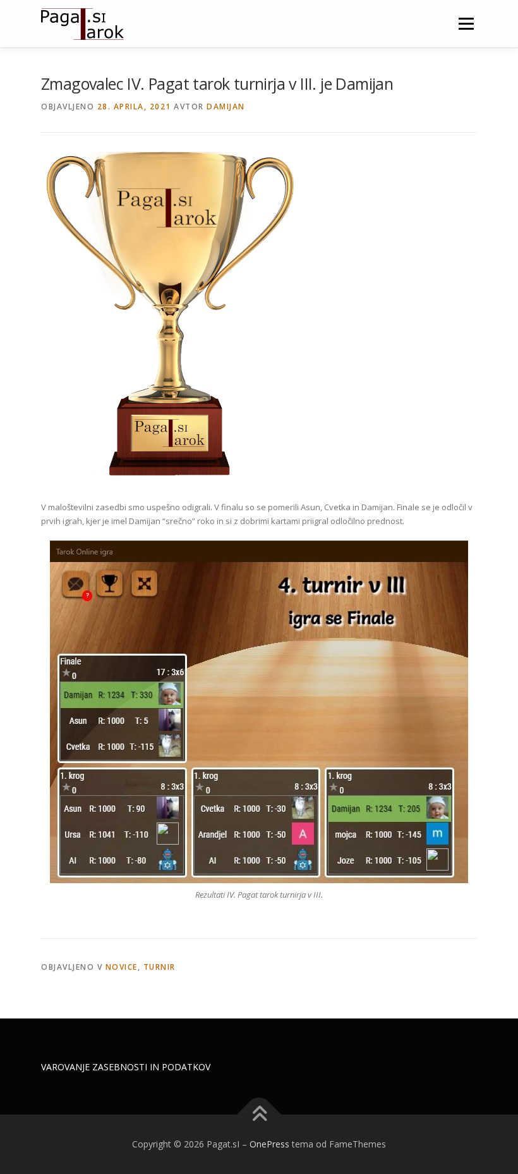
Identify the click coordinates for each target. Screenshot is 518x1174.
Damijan (226, 106)
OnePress (269, 1144)
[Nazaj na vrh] (259, 1114)
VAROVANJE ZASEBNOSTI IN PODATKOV (125, 1067)
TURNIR (159, 967)
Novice (121, 967)
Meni (464, 23)
